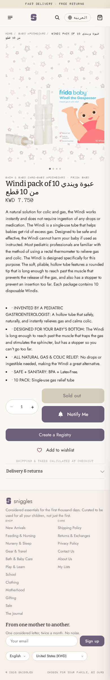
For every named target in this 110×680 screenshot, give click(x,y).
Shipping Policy (70, 527)
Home (9, 33)
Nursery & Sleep (18, 543)
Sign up (92, 641)
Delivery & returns (24, 471)
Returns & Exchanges (74, 535)
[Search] (57, 17)
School (11, 574)
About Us (65, 559)
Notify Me (78, 414)
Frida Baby (80, 177)
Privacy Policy (68, 543)
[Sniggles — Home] (33, 17)
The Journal (14, 613)
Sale (9, 605)
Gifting (11, 598)
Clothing (12, 582)
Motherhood (15, 590)
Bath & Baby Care (19, 559)
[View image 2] (53, 169)
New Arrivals (15, 527)
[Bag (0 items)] (99, 17)
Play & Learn (15, 566)
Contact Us (66, 551)
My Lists (64, 566)
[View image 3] (57, 169)
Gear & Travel (16, 551)
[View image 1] (50, 169)
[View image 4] (60, 169)
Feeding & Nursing (20, 535)
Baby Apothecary (32, 33)
